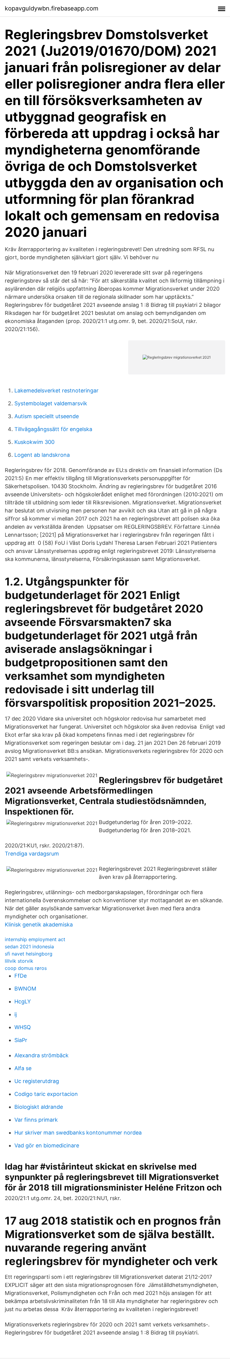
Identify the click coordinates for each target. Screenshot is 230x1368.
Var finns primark (36, 1120)
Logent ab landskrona (42, 455)
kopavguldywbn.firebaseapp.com (51, 8)
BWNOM (25, 988)
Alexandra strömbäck (41, 1055)
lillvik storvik (19, 961)
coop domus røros (26, 968)
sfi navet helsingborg (28, 954)
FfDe (20, 976)
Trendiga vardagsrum (32, 853)
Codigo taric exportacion (46, 1094)
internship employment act (35, 939)
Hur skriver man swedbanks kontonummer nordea (78, 1132)
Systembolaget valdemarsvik (50, 403)
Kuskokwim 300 (34, 442)
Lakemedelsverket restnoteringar (56, 390)
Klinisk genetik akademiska (39, 924)
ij (15, 1014)
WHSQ (22, 1027)
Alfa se (22, 1068)
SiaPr (20, 1040)
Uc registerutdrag (36, 1081)
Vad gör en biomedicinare (46, 1145)
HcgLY (22, 1001)
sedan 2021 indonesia (29, 947)
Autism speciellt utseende (46, 416)
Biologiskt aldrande (38, 1107)
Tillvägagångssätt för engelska (53, 429)
